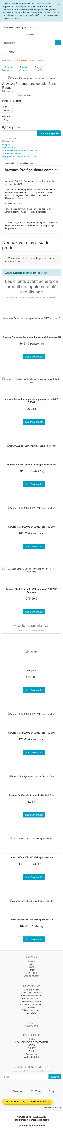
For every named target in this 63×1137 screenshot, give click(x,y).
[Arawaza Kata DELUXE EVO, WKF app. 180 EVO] (31, 507)
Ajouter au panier (49, 133)
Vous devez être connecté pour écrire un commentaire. (30, 259)
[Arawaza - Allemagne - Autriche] (31, 27)
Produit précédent (22, 69)
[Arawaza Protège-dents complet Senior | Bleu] (31, 776)
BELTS (31, 1045)
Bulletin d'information (31, 1010)
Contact (31, 960)
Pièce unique (31, 1053)
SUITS (32, 1039)
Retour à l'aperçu (7, 69)
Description (10, 162)
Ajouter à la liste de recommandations (19, 150)
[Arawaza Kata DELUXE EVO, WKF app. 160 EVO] (31, 713)
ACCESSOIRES (31, 1056)
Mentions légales (31, 989)
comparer (6, 144)
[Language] (22, 34)
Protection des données (31, 995)
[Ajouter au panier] (20, 356)
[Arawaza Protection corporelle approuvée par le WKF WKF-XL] (31, 380)
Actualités (31, 1013)
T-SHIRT (32, 1048)
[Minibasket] (40, 34)
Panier (32, 969)
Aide (31, 963)
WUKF (32, 1051)
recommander (8, 147)
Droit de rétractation (31, 1001)
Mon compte (31, 972)
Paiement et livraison (31, 998)
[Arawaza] (7, 141)
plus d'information (34, 356)
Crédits (31, 1007)
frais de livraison (53, 1107)
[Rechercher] (58, 42)
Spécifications (26, 162)
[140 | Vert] (31, 651)
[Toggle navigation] (5, 51)
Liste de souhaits (31, 975)
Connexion (31, 34)
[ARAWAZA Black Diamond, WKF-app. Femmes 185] (32, 445)
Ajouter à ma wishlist (11, 153)
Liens (31, 966)
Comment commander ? (31, 1004)
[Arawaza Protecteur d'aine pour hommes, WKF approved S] (31, 318)
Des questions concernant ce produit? (20, 156)
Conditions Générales (32, 992)
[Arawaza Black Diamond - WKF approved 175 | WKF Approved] (31, 570)
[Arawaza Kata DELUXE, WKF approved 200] (31, 838)
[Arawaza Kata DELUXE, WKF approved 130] (31, 900)
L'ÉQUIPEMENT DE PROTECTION (31, 1042)
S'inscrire (54, 1076)
